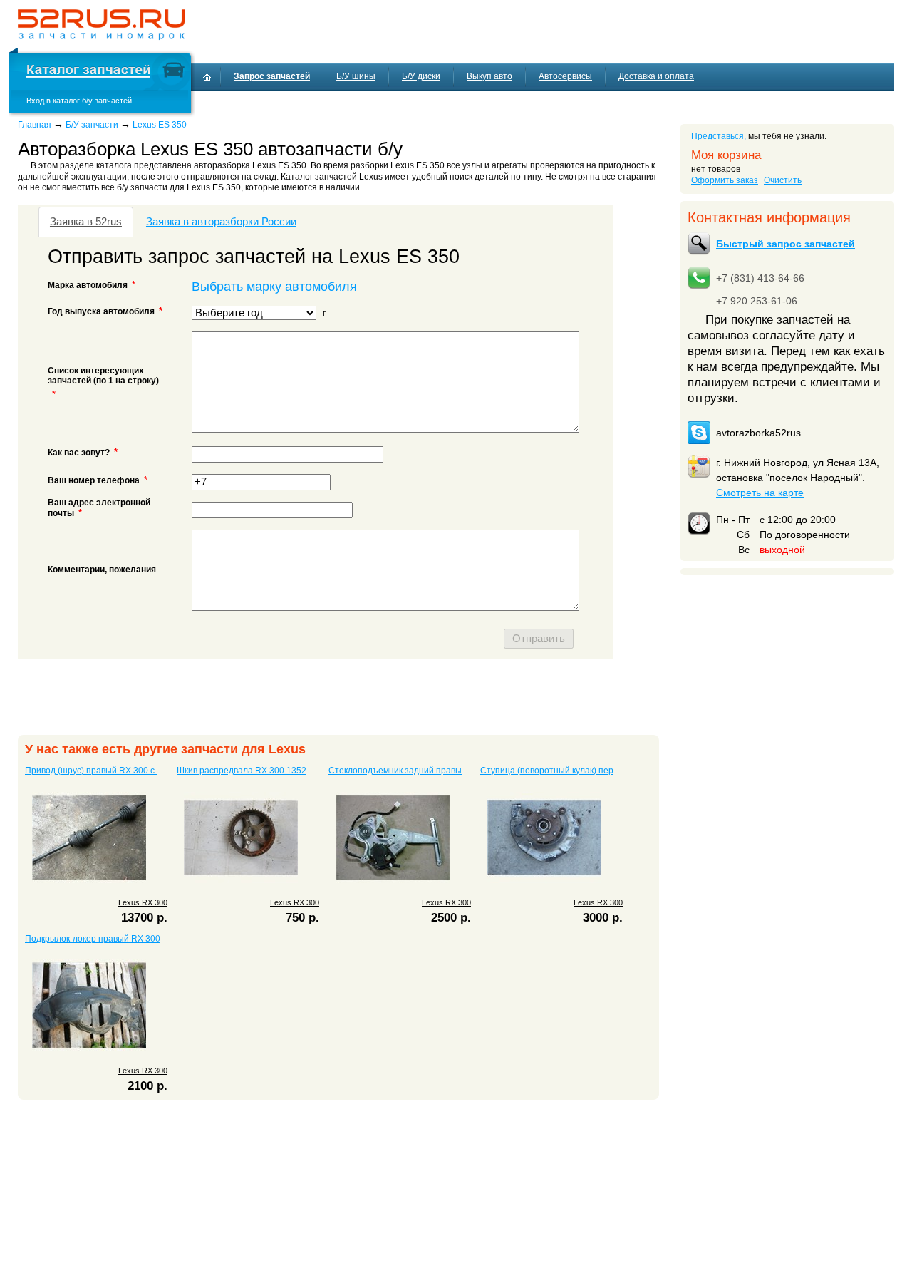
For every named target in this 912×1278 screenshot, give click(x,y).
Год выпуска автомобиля (105, 311)
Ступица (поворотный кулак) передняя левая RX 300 (588, 770)
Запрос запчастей (272, 76)
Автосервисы (565, 76)
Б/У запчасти (92, 125)
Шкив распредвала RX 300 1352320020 (256, 770)
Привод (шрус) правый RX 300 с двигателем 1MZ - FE (133, 770)
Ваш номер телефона (94, 480)
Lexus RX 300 (142, 902)
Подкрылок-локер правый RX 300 (92, 939)
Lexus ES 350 (160, 125)
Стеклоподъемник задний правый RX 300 (413, 770)
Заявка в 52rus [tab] (86, 221)
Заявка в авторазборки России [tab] (221, 221)
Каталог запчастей (88, 71)
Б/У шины (355, 76)
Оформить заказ (724, 180)
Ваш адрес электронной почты (99, 508)
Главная (34, 125)
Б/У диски (421, 76)
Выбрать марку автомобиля (274, 286)
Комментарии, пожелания (102, 569)
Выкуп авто (489, 76)
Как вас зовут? (83, 452)
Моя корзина (726, 155)
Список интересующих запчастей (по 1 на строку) (103, 376)
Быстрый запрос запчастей (785, 243)
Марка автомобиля (88, 285)
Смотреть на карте (760, 492)
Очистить (783, 180)
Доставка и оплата (656, 76)
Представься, (718, 136)
